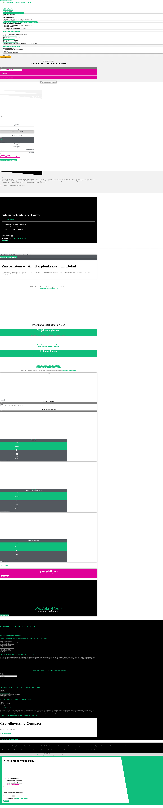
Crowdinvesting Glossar (5, 650)
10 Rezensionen (6, 733)
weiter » (7, 565)
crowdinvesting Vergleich (69, 370)
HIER (1, 185)
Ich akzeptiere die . (15, 238)
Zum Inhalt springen (6, 0)
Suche (1, 673)
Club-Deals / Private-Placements (7, 648)
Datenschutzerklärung (20, 238)
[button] (11, 70)
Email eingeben (6, 235)
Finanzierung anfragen (5, 649)
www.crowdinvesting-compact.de (39, 754)
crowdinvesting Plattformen (6, 641)
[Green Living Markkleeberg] (14, 487)
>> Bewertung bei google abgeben (9, 739)
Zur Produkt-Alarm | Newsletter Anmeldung (18, 626)
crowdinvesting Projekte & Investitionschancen (10, 643)
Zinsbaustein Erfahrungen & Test (48, 288)
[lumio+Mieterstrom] (14, 537)
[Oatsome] (14, 437)
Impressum (2, 691)
